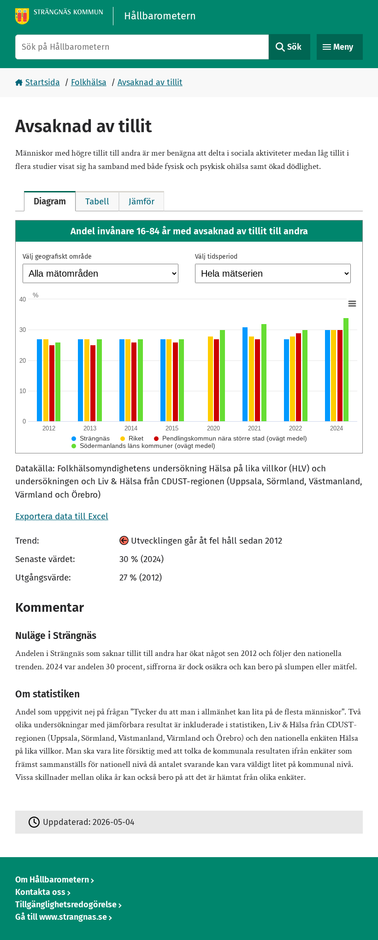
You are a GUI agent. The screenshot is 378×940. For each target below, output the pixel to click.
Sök (294, 47)
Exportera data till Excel (61, 516)
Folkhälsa (88, 82)
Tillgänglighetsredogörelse (66, 904)
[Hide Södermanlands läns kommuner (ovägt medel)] (143, 445)
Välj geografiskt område (57, 257)
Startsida (42, 82)
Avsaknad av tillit (150, 82)
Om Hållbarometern (52, 880)
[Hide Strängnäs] (90, 438)
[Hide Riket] (131, 438)
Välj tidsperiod (216, 257)
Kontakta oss (40, 892)
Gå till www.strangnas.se (61, 917)
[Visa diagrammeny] (351, 303)
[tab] (50, 201)
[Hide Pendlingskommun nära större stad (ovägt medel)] (230, 438)
